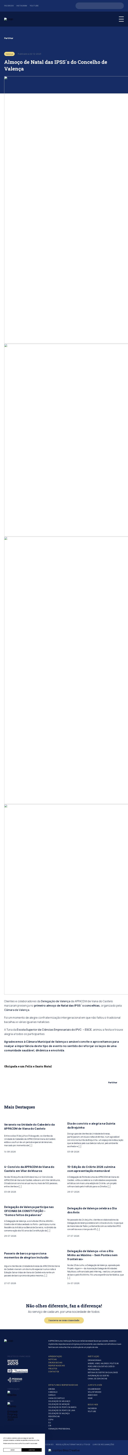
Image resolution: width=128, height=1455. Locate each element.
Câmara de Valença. (17, 1010)
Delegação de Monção (59, 1404)
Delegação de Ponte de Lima (61, 1410)
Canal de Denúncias (97, 1378)
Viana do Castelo (56, 1398)
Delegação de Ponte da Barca (62, 1407)
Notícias (52, 1359)
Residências (54, 1416)
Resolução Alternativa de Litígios (73, 1444)
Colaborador (94, 1389)
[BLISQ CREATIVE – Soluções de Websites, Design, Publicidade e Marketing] (64, 1450)
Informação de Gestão (98, 1375)
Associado (93, 1395)
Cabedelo (52, 1392)
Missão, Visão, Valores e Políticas (103, 1363)
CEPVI (51, 1419)
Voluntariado (94, 1392)
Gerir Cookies (47, 1444)
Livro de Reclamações (103, 1444)
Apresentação (55, 1356)
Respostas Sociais (56, 1365)
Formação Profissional (59, 1429)
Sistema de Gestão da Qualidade (103, 1372)
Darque (52, 1395)
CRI (49, 1425)
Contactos (53, 1371)
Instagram (21, 6)
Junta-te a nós (95, 1385)
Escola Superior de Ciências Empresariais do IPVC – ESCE (54, 1029)
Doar (90, 1398)
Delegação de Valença (55, 1001)
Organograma (94, 1360)
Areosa (51, 1389)
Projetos (52, 1368)
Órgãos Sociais (55, 1362)
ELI (49, 1422)
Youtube (34, 6)
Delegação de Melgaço (59, 1401)
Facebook (9, 6)
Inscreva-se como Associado (63, 1320)
